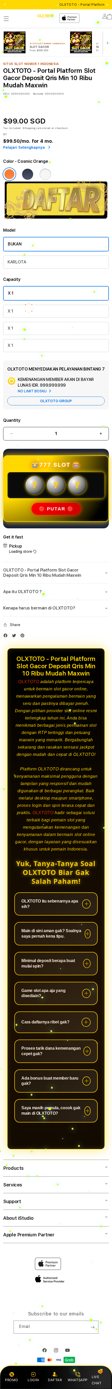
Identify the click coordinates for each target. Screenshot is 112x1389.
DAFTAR (55, 1380)
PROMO (11, 1380)
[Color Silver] (45, 174)
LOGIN (33, 1380)
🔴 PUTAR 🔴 (56, 508)
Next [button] (107, 4)
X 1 (11, 293)
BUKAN (14, 244)
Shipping (29, 127)
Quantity (11, 420)
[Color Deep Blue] (27, 174)
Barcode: (38, 93)
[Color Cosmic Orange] (9, 174)
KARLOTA (17, 261)
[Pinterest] (23, 636)
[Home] (45, 16)
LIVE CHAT (96, 1380)
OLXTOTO (28, 681)
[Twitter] (15, 636)
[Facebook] (6, 636)
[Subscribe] (92, 1327)
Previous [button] (5, 4)
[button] (6, 18)
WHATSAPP (78, 1380)
